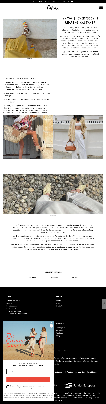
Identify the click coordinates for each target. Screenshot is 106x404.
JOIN (28, 379)
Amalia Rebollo (18, 245)
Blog (58, 336)
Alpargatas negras (69, 358)
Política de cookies (76, 372)
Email (58, 301)
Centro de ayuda (13, 301)
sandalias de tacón (23, 82)
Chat (58, 303)
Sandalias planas (81, 361)
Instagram (60, 328)
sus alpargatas (85, 230)
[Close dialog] (51, 326)
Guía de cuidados (13, 311)
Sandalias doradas (64, 361)
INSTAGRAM (32, 277)
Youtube (59, 333)
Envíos (9, 303)
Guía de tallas (12, 308)
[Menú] (101, 7)
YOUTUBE (74, 277)
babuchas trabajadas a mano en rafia (64, 247)
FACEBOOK (54, 277)
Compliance (92, 372)
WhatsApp (60, 306)
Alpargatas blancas (88, 358)
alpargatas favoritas (55, 238)
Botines (94, 361)
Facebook (60, 330)
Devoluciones (12, 306)
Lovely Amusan (72, 225)
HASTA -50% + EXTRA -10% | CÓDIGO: (53, 2)
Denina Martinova (21, 236)
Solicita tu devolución (16, 314)
